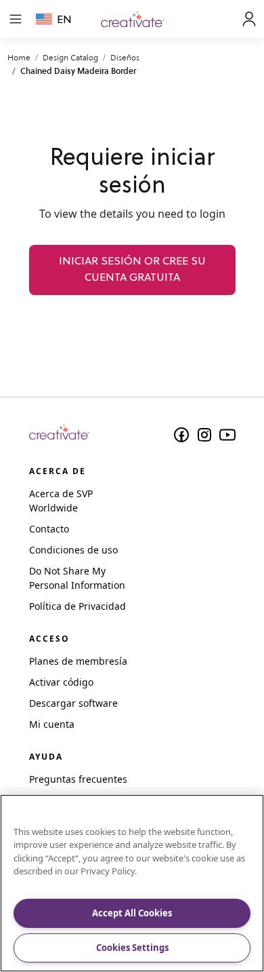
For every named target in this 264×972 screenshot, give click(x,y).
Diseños (124, 57)
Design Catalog (70, 57)
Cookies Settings (132, 947)
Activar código (61, 682)
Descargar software (73, 703)
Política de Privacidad (77, 606)
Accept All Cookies (132, 913)
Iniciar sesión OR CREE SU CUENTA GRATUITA (132, 270)
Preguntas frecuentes (78, 779)
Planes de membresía (78, 661)
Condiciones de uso (73, 549)
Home (18, 57)
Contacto (49, 528)
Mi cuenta (51, 724)
